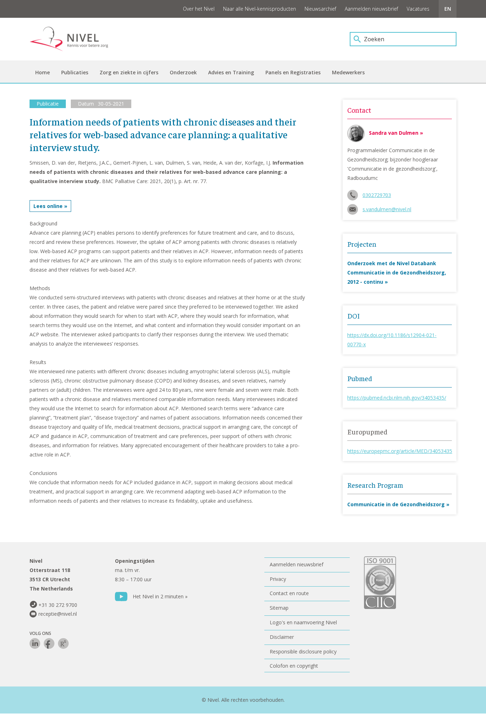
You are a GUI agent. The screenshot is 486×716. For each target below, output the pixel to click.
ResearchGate (63, 643)
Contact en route (289, 593)
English (447, 9)
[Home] (74, 39)
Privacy (278, 579)
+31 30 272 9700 (57, 605)
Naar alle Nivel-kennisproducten (259, 8)
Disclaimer (282, 637)
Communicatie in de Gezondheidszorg (396, 504)
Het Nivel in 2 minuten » (160, 596)
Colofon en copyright (294, 665)
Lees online (48, 206)
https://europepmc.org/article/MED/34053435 (399, 451)
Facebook (49, 643)
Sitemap (279, 607)
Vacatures (418, 8)
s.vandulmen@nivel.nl (387, 209)
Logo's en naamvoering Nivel (303, 622)
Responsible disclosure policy (303, 651)
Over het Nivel (199, 8)
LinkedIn (35, 643)
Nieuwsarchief (320, 8)
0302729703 (377, 195)
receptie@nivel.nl (57, 613)
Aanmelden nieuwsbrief (371, 8)
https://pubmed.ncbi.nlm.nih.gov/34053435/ (396, 397)
